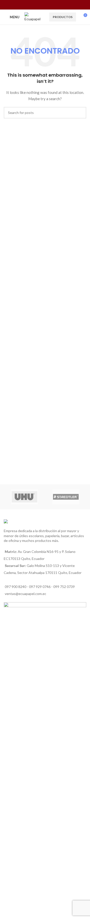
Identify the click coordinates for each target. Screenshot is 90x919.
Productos (62, 17)
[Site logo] (34, 17)
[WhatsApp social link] (48, 5)
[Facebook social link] (35, 5)
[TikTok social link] (54, 5)
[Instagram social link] (42, 5)
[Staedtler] (65, 496)
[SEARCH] (80, 112)
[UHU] (24, 496)
